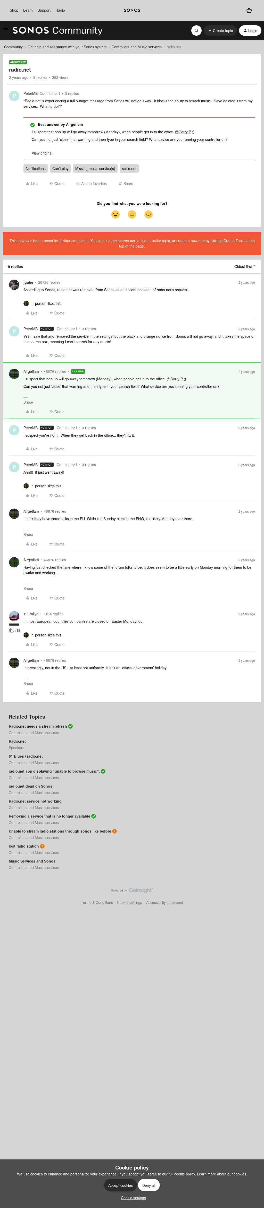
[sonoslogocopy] (132, 10)
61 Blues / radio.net (26, 756)
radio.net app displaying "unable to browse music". (54, 771)
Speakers (16, 747)
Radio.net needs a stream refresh (38, 726)
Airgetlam (31, 371)
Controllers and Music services (137, 46)
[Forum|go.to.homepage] (58, 30)
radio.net (129, 168)
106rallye (30, 613)
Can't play (60, 168)
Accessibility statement (164, 902)
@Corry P (183, 131)
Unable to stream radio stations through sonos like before (60, 831)
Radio (60, 10)
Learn (28, 10)
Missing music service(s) (95, 168)
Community (13, 46)
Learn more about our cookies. (222, 1173)
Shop (14, 10)
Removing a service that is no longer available (49, 816)
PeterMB (30, 93)
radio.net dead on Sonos (30, 786)
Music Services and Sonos (32, 861)
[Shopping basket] (249, 10)
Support (44, 10)
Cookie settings (129, 902)
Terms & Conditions (97, 902)
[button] (6, 31)
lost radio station (24, 846)
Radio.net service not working (35, 801)
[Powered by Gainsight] (132, 892)
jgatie (28, 282)
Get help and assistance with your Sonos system (67, 46)
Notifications (36, 168)
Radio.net (17, 741)
